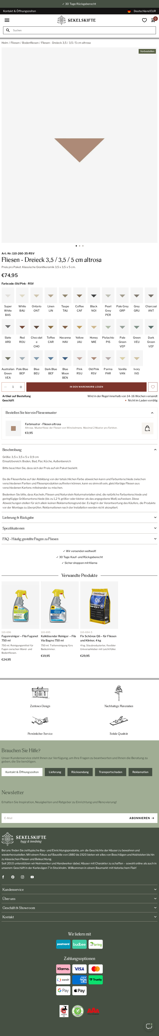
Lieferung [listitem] (55, 761)
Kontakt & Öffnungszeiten (19, 11)
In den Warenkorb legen (86, 386)
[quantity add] (21, 386)
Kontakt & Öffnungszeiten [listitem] (22, 761)
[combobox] (83, 30)
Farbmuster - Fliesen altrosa (43, 424)
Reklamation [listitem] (140, 761)
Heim (5, 42)
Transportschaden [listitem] (110, 761)
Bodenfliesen (30, 42)
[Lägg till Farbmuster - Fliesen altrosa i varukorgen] (147, 428)
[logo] (76, 20)
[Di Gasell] (64, 1000)
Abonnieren (139, 807)
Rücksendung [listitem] (80, 761)
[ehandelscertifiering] (78, 1000)
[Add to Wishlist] (152, 387)
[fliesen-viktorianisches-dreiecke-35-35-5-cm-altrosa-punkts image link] (79, 145)
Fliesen (15, 42)
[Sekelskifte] (79, 828)
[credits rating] (93, 1000)
